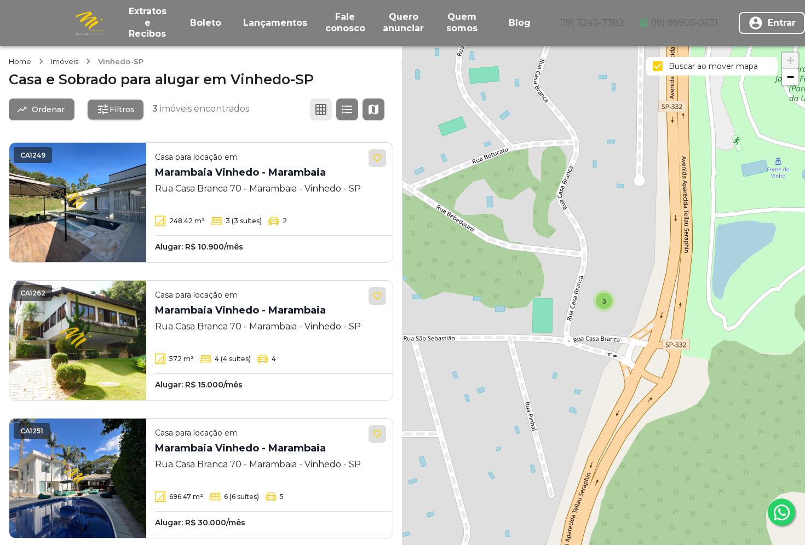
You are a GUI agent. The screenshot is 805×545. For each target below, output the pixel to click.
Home (20, 61)
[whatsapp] (781, 512)
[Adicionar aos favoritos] (377, 158)
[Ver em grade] (321, 109)
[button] (604, 301)
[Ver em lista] (347, 109)
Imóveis (64, 61)
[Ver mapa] (373, 109)
